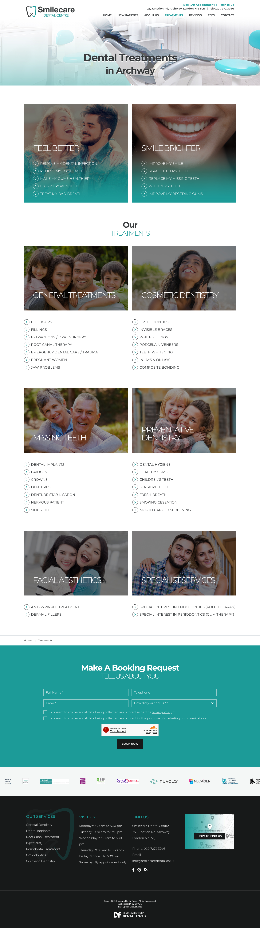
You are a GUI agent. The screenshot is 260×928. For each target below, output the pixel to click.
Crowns (39, 479)
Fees (211, 15)
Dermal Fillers (46, 614)
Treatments (174, 15)
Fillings (39, 330)
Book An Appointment (199, 4)
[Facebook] (133, 869)
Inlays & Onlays (155, 360)
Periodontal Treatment (43, 849)
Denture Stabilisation (53, 495)
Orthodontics (154, 322)
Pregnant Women (49, 360)
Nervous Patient (47, 502)
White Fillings (154, 337)
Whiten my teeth (165, 186)
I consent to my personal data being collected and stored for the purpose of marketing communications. (128, 718)
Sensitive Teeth (155, 487)
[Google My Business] (139, 869)
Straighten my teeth (169, 171)
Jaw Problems (45, 367)
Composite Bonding (159, 367)
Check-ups (41, 322)
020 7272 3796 (224, 8)
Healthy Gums (153, 472)
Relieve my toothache (62, 171)
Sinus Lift (40, 510)
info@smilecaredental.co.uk (153, 861)
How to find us (210, 836)
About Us (151, 15)
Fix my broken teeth (60, 186)
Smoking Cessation (158, 502)
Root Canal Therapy (51, 345)
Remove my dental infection (68, 164)
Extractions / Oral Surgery (58, 337)
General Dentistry (39, 825)
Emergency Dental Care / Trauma (64, 352)
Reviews (195, 15)
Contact (227, 15)
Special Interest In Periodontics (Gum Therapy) (187, 614)
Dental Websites (132, 912)
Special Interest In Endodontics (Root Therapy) (187, 607)
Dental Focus (134, 916)
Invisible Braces (156, 330)
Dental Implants (47, 464)
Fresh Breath (153, 495)
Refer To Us (226, 4)
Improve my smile (166, 164)
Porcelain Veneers (159, 345)
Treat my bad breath (61, 194)
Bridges (39, 472)
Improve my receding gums (176, 194)
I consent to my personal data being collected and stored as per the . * (112, 712)
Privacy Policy (162, 712)
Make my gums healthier (64, 179)
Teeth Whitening (156, 352)
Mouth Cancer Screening (165, 510)
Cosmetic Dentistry (40, 861)
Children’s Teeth (156, 479)
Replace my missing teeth (174, 179)
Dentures (40, 487)
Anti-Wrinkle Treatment (55, 607)
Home (107, 15)
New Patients (128, 15)
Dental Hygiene (155, 464)
